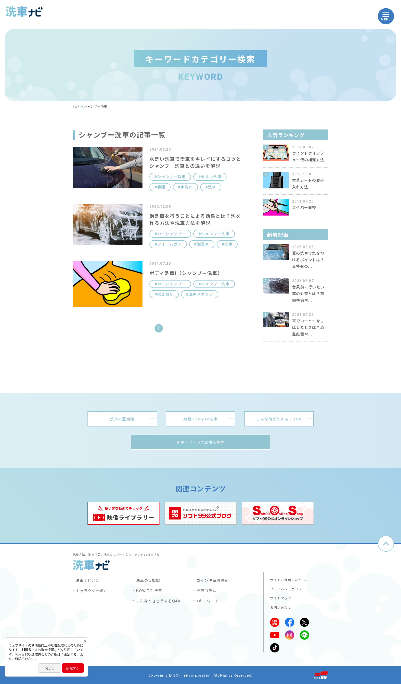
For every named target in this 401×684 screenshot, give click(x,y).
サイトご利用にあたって (289, 580)
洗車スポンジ (201, 294)
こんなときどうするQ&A (158, 600)
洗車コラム (206, 590)
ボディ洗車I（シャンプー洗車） (186, 273)
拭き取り (165, 294)
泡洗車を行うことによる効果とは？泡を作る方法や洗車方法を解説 (195, 219)
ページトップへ (386, 544)
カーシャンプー (171, 234)
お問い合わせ (280, 607)
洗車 (212, 187)
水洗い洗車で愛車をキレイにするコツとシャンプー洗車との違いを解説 (195, 162)
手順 (161, 187)
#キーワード (207, 600)
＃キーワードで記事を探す (200, 442)
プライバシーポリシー (288, 589)
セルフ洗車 (211, 176)
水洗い (187, 187)
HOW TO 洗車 (149, 590)
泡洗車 (203, 244)
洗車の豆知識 (148, 580)
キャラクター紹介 (91, 590)
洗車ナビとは (88, 580)
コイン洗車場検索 (212, 580)
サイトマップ (280, 598)
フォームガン (169, 244)
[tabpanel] (123, 513)
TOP (76, 106)
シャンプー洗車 (171, 176)
